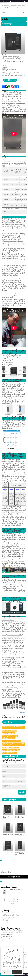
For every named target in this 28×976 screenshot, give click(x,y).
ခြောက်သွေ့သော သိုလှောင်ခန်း (9, 733)
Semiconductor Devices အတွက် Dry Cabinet (19, 835)
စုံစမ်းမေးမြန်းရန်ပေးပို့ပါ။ (10, 80)
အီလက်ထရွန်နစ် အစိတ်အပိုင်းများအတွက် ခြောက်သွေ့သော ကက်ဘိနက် (12, 727)
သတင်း (26, 962)
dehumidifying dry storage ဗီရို (9, 730)
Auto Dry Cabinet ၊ (7, 852)
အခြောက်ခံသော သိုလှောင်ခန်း (9, 738)
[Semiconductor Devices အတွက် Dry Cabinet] (20, 827)
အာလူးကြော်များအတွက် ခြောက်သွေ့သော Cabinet (6, 817)
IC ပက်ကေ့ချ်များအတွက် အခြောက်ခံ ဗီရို (19, 853)
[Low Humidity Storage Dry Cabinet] (8, 827)
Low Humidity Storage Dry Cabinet (8, 835)
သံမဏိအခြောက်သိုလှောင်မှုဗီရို (9, 752)
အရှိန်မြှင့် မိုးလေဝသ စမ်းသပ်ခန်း (10, 915)
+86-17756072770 (7, 936)
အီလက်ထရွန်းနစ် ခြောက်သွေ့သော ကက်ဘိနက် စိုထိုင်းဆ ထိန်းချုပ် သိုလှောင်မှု (13, 744)
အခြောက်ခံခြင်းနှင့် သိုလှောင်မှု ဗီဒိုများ (11, 750)
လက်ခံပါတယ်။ (15, 971)
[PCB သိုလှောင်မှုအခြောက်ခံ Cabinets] (20, 809)
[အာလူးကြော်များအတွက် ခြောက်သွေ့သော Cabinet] (8, 809)
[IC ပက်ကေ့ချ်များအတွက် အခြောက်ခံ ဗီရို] (20, 845)
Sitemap (25, 967)
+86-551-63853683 (7, 934)
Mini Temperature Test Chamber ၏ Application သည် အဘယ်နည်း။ (15, 899)
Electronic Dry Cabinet (16, 5)
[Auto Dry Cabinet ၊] (8, 845)
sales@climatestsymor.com (13, 938)
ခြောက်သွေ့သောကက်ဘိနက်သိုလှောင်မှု (11, 740)
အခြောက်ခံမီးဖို (5, 920)
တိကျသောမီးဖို (5, 923)
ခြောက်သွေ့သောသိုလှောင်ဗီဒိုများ (10, 735)
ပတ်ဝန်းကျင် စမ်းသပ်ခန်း (8, 912)
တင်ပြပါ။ (22, 792)
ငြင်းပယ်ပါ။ (6, 971)
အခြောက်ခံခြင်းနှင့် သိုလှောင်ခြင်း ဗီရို (10, 747)
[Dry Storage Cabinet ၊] (13, 42)
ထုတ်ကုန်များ (7, 5)
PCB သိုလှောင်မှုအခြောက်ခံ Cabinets (19, 817)
